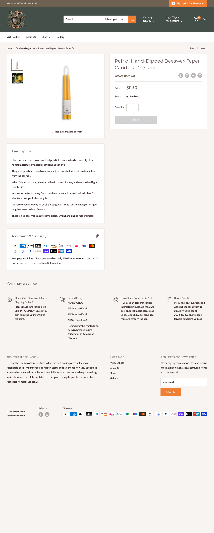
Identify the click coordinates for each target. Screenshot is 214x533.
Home (9, 48)
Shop (44, 36)
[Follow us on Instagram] (47, 414)
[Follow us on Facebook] (40, 414)
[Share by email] (199, 75)
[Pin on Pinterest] (187, 75)
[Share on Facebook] (180, 75)
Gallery (60, 36)
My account (173, 21)
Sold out (135, 119)
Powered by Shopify (16, 415)
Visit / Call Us (13, 36)
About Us (31, 36)
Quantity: (119, 107)
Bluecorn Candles (125, 75)
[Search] (132, 19)
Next (202, 48)
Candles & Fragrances (25, 48)
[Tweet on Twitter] (193, 75)
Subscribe (171, 392)
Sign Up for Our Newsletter (190, 3)
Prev (192, 48)
